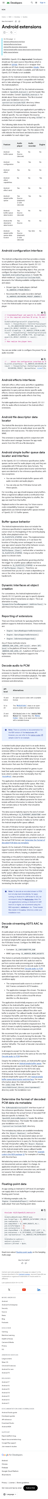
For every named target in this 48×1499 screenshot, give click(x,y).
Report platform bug (9, 1436)
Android (5, 1301)
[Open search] (32, 2)
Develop (17, 17)
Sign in (42, 3)
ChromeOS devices (9, 1366)
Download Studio (8, 1423)
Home (4, 17)
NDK (4, 10)
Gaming (5, 1332)
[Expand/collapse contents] (14, 39)
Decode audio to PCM (34, 969)
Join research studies (9, 1446)
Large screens (7, 1359)
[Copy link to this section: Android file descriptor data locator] (13, 421)
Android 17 (5, 1382)
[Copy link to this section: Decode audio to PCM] (32, 666)
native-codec (36, 735)
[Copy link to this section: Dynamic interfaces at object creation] (15, 589)
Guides (25, 17)
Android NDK (6, 1427)
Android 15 (5, 1389)
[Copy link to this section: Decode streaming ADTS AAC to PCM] (10, 927)
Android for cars (7, 1369)
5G (3, 1349)
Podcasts (5, 1322)
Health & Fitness (7, 1339)
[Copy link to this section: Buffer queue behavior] (32, 522)
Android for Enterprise (9, 1305)
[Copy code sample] (44, 312)
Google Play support (9, 1443)
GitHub (14, 65)
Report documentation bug (11, 1439)
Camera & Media (8, 1342)
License (12, 1483)
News (4, 1315)
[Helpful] (16, 21)
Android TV (6, 1373)
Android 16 (6, 1386)
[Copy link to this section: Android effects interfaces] (37, 380)
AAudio (36, 67)
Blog (3, 1319)
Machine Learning (8, 1335)
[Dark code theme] (42, 312)
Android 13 (5, 1396)
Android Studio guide (9, 1412)
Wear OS (5, 1362)
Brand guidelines (23, 1483)
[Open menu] (3, 2)
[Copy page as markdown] (12, 32)
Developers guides (8, 1416)
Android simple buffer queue (30, 1063)
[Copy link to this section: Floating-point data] (28, 1184)
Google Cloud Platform (10, 1471)
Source (4, 1312)
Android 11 (5, 1403)
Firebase (5, 1468)
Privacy (4, 1346)
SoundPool (6, 777)
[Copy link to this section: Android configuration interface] (4, 254)
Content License (24, 1274)
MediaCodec (21, 706)
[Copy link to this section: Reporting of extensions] (34, 616)
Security (5, 1308)
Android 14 (6, 1393)
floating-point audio (24, 1252)
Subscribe (30, 1488)
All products (6, 1475)
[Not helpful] (19, 21)
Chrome (4, 1464)
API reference (6, 1420)
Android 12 (5, 1400)
